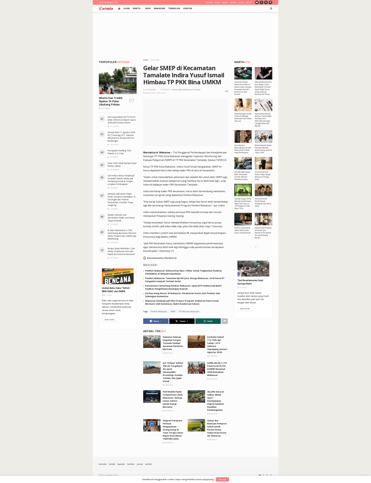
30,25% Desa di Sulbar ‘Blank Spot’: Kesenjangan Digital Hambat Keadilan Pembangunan (215, 400)
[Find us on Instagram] (266, 2)
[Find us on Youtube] (257, 2)
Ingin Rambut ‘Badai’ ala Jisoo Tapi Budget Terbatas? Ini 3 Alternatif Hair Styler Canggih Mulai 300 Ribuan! (263, 119)
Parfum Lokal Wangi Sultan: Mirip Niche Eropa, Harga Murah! (242, 230)
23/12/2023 (243, 287)
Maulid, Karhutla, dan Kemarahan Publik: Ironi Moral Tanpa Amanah (121, 217)
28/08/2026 (168, 353)
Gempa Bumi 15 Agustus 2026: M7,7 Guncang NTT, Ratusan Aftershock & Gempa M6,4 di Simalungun (121, 136)
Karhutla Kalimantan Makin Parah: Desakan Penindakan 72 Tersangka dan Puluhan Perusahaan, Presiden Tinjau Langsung (122, 199)
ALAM (127, 8)
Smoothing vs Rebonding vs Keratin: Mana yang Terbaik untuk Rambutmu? (242, 149)
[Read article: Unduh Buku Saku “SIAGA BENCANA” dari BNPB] (118, 276)
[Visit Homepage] (106, 8)
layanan (225, 2)
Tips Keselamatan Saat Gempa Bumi (250, 282)
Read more (111, 319)
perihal (248, 2)
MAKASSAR (159, 8)
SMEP (173, 311)
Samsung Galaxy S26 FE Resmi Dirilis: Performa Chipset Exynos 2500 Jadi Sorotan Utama (122, 120)
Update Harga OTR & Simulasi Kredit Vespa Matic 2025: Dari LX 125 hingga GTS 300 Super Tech (242, 203)
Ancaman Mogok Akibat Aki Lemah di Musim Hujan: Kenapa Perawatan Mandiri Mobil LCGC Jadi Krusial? (242, 88)
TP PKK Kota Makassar (189, 311)
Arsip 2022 (155, 60)
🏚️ (119, 8)
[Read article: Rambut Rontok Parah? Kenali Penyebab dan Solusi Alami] (263, 190)
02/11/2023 (107, 295)
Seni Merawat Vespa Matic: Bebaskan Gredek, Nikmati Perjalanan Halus (242, 175)
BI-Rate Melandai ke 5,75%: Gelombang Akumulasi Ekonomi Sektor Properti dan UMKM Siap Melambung (122, 234)
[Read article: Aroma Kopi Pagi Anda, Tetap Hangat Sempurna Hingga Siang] (263, 163)
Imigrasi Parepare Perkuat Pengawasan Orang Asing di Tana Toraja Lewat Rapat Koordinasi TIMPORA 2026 (173, 429)
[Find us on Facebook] (261, 2)
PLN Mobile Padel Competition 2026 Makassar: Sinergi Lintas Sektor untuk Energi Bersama (172, 399)
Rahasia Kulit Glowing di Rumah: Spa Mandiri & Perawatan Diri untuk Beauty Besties (263, 233)
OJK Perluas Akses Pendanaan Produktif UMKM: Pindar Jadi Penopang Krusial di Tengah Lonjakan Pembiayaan (121, 179)
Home (145, 60)
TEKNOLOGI (174, 8)
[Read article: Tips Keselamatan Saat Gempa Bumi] (253, 269)
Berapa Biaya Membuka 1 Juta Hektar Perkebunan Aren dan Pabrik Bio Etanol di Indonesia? (122, 251)
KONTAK (187, 8)
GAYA (148, 8)
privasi (241, 2)
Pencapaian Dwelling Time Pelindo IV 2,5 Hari (119, 152)
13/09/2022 (165, 89)
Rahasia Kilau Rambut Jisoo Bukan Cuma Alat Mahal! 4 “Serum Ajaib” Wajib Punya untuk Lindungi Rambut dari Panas (263, 88)
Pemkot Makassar (159, 311)
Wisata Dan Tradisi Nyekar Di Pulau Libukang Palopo (110, 101)
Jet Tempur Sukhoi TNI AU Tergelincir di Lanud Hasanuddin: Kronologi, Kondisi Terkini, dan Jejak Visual (173, 372)
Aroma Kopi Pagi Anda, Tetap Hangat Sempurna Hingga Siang (263, 175)
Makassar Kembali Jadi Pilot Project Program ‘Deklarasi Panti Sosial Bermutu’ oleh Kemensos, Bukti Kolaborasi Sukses (182, 302)
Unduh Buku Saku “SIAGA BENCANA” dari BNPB (116, 289)
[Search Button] (271, 8)
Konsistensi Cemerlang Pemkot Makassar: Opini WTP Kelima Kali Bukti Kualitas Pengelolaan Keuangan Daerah (183, 287)
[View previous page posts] (251, 247)
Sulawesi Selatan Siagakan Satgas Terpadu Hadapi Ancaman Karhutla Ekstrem (173, 343)
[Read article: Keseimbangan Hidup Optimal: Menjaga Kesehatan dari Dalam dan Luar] (243, 105)
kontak (217, 2)
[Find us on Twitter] (270, 2)
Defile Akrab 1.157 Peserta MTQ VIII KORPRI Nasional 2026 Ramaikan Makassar (217, 368)
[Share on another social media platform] (224, 321)
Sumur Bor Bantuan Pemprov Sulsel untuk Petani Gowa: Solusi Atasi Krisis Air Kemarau (217, 428)
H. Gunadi (150, 89)
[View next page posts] (256, 247)
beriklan (233, 2)
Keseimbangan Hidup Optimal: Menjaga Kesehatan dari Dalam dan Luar (243, 117)
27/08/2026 (213, 356)
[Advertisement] (185, 33)
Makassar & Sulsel (191, 89)
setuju (222, 479)
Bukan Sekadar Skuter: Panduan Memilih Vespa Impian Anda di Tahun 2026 (263, 149)
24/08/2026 (168, 411)
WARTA (136, 8)
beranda (209, 2)
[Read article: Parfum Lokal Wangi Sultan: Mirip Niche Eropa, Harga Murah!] (243, 219)
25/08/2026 (168, 385)
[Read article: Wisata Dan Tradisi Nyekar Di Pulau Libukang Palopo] (118, 80)
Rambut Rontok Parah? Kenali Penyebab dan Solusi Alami (263, 202)
